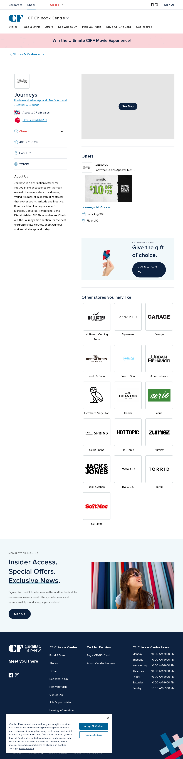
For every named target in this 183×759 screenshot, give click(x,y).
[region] (59, 733)
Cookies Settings (93, 735)
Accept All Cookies (93, 726)
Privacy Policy (26, 748)
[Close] (108, 718)
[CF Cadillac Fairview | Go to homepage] (16, 18)
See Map (127, 106)
